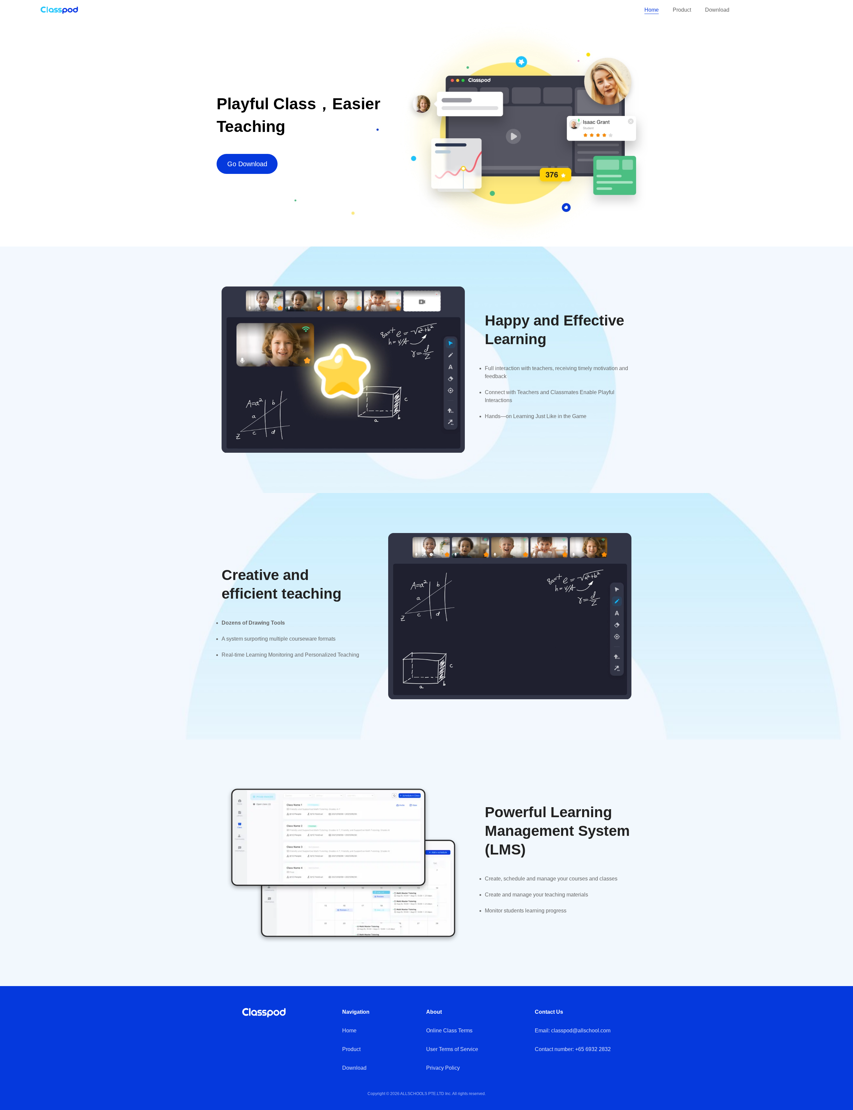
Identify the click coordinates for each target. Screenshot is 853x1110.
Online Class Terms (449, 1030)
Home (651, 10)
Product (682, 10)
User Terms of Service (452, 1049)
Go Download (247, 164)
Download (717, 10)
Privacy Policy (443, 1068)
